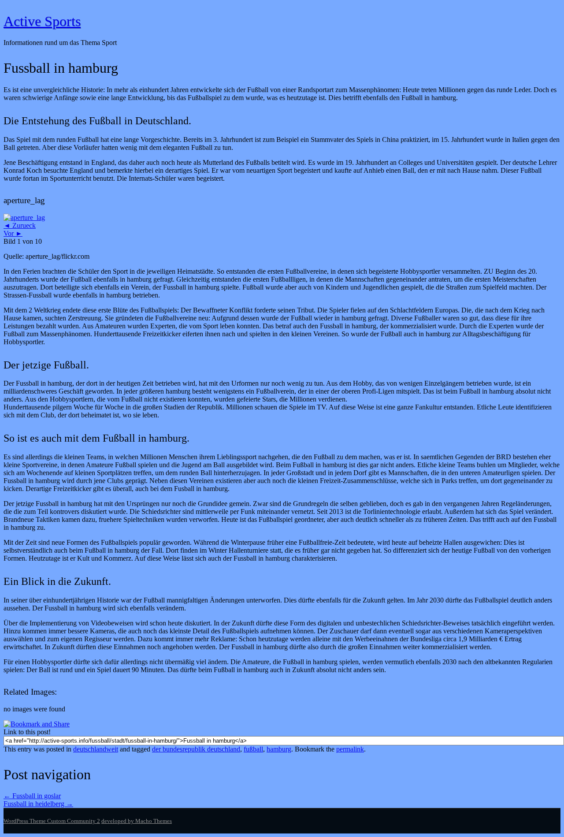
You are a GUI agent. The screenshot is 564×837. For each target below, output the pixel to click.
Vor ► (13, 233)
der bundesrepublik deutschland (196, 749)
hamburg (279, 749)
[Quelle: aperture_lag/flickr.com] (24, 217)
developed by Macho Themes (136, 821)
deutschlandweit (95, 749)
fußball (253, 749)
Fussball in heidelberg (38, 803)
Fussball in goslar (32, 796)
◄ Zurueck (20, 225)
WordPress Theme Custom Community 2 (52, 821)
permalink (350, 749)
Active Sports (42, 21)
